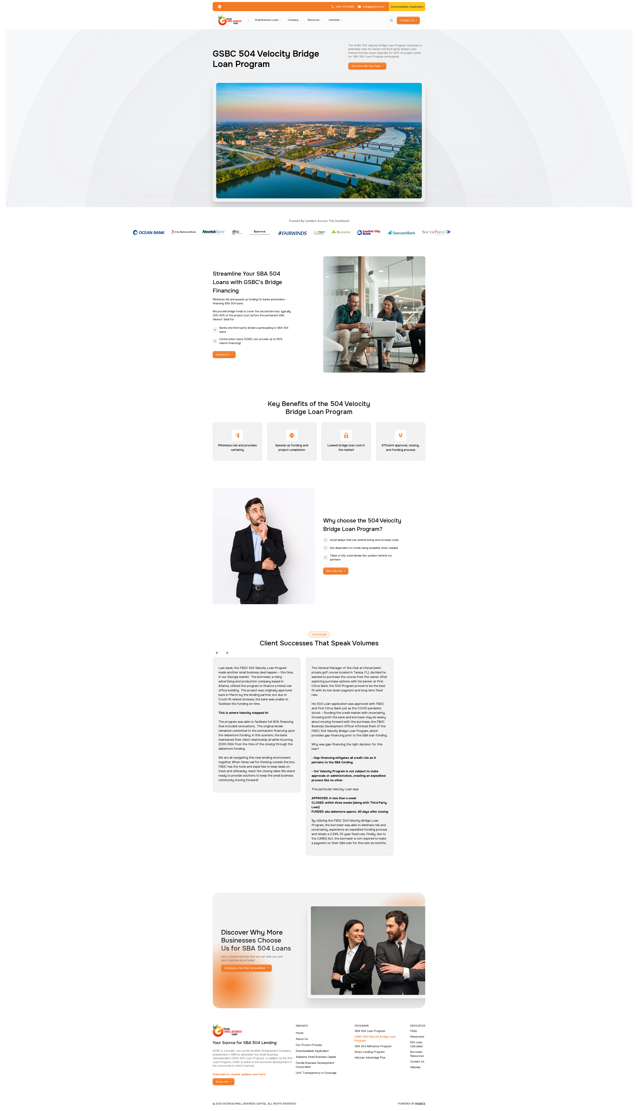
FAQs (413, 1031)
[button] (268, 20)
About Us (302, 1039)
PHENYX (420, 1103)
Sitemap (415, 1067)
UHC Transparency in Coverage (316, 1072)
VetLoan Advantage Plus (370, 1057)
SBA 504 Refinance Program (373, 1046)
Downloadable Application (312, 1051)
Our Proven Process (309, 1045)
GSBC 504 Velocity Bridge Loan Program (375, 1038)
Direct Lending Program (370, 1052)
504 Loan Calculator (416, 1044)
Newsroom (417, 1036)
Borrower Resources (417, 1054)
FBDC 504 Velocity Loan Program (263, 668)
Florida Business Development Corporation (315, 1064)
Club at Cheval (362, 668)
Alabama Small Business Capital (316, 1057)
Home (299, 1033)
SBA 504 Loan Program (370, 1031)
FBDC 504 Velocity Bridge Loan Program (340, 731)
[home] (229, 20)
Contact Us (417, 1061)
